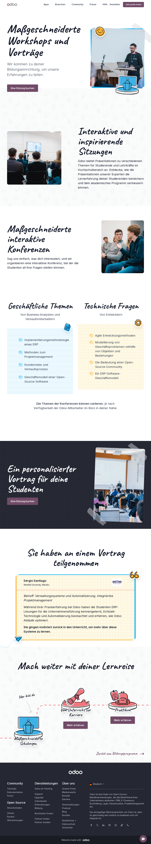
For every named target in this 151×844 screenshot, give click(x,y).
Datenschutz (68, 824)
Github (10, 813)
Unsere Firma (69, 788)
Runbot (10, 816)
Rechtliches (68, 820)
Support (39, 794)
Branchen (60, 4)
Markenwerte (69, 792)
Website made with (71, 840)
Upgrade (39, 797)
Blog (64, 811)
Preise (93, 4)
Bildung (38, 808)
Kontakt (66, 795)
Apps (46, 4)
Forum (10, 795)
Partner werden (43, 822)
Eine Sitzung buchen (22, 88)
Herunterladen (14, 808)
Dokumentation (15, 792)
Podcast (66, 808)
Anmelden (115, 4)
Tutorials (11, 788)
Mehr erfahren (75, 725)
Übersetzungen (15, 820)
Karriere (66, 799)
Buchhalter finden (44, 813)
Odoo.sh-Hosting (43, 788)
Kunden (66, 815)
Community (77, 4)
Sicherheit (67, 827)
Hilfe (105, 4)
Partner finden (42, 818)
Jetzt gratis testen (133, 4)
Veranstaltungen (70, 804)
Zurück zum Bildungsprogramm (117, 753)
